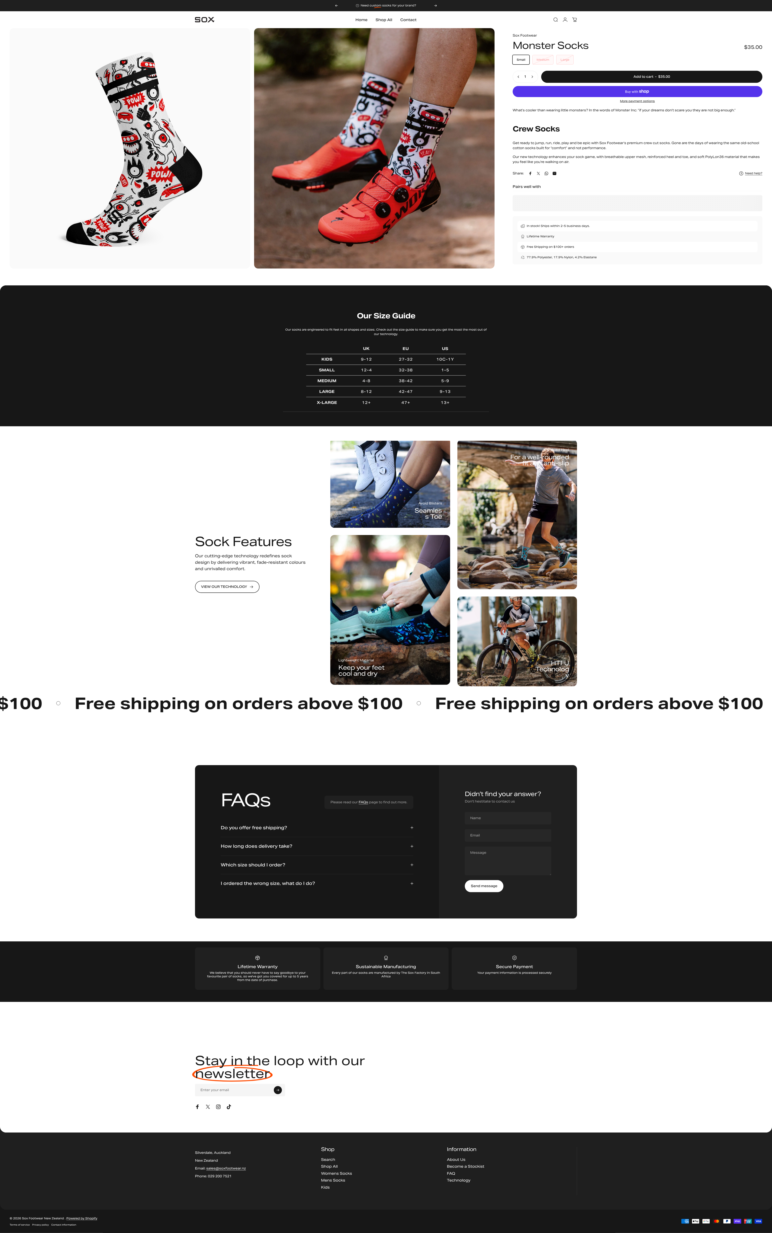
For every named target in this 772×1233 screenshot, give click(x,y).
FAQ (451, 1173)
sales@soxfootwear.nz (226, 1168)
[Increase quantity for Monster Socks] (533, 77)
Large (565, 59)
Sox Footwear (525, 35)
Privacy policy (40, 1224)
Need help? (753, 173)
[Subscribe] (278, 1090)
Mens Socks (333, 1180)
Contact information (63, 1224)
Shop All (329, 1166)
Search (328, 1159)
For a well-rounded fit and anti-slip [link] (539, 460)
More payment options (637, 101)
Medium (543, 59)
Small (521, 59)
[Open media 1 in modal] (130, 148)
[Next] (435, 5)
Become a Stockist (465, 1166)
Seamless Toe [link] (428, 513)
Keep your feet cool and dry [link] (361, 670)
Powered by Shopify (81, 1218)
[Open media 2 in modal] (374, 148)
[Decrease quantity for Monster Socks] (517, 77)
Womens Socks (336, 1173)
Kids (325, 1187)
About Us (456, 1159)
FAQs (363, 802)
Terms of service (20, 1224)
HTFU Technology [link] (552, 669)
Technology (458, 1180)
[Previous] (336, 5)
